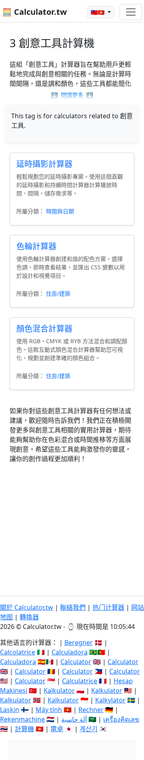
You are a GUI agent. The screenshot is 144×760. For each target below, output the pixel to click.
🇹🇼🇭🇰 (98, 12)
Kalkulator (59, 690)
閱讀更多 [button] (72, 95)
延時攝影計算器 (44, 164)
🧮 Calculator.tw (34, 11)
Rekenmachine (22, 719)
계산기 (89, 728)
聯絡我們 (73, 607)
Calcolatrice (17, 652)
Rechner (91, 709)
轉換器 (29, 617)
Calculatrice (79, 680)
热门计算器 (108, 607)
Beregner (78, 642)
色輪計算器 (36, 246)
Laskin (9, 709)
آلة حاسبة (74, 719)
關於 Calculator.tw (26, 607)
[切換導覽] (131, 12)
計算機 (24, 728)
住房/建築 (58, 293)
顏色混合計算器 (44, 328)
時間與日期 (60, 211)
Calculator (75, 661)
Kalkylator (110, 700)
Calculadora (70, 652)
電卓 (56, 728)
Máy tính (49, 709)
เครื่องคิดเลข (121, 719)
